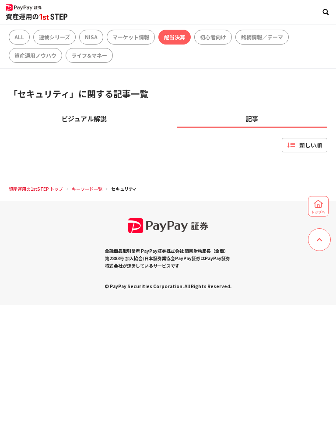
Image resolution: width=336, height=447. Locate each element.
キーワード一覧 (87, 189)
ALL (19, 37)
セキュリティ (124, 189)
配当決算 (174, 37)
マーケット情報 (130, 37)
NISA (91, 37)
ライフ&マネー (89, 55)
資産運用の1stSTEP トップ (36, 189)
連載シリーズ (54, 37)
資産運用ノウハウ (35, 55)
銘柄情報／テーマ (262, 37)
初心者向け (213, 37)
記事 (252, 118)
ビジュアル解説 (84, 118)
